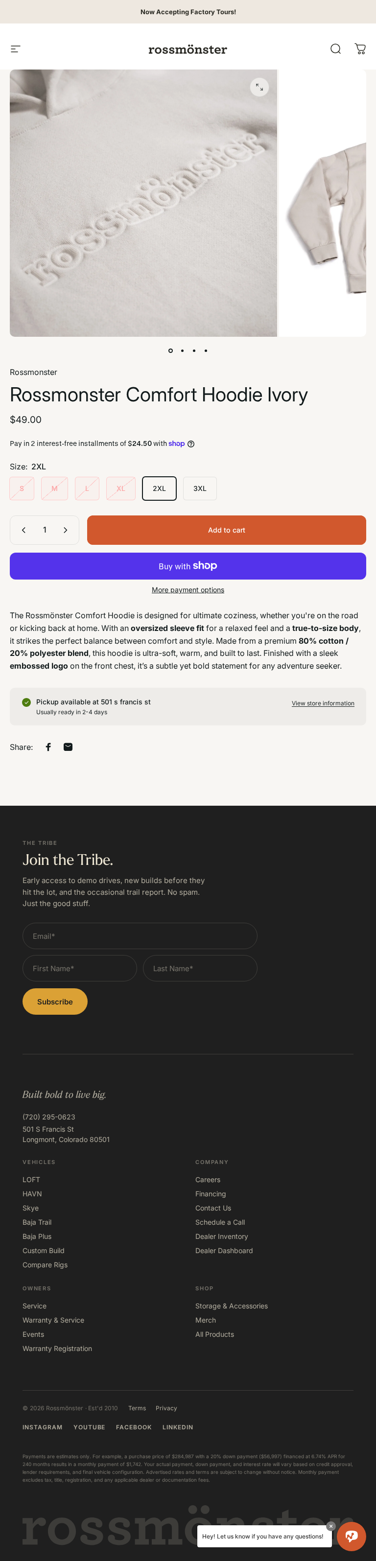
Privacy (166, 1408)
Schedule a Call (220, 1222)
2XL (159, 488)
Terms (137, 1408)
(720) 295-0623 (49, 1117)
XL (121, 488)
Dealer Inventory (221, 1236)
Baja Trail (37, 1222)
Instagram (43, 1427)
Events (33, 1334)
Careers (207, 1179)
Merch (205, 1320)
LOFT (31, 1179)
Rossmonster (33, 372)
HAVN (32, 1193)
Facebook (134, 1427)
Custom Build (44, 1250)
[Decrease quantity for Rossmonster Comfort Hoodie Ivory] (21, 530)
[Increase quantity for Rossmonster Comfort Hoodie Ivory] (67, 530)
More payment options (188, 589)
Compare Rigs (45, 1264)
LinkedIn (178, 1427)
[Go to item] (170, 350)
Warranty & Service (53, 1320)
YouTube (89, 1427)
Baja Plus (37, 1236)
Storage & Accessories (231, 1306)
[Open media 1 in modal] (259, 87)
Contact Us (213, 1208)
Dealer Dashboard (224, 1250)
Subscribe (55, 1001)
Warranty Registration (57, 1348)
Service (35, 1306)
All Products (214, 1334)
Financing (210, 1193)
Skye (31, 1208)
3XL (200, 488)
